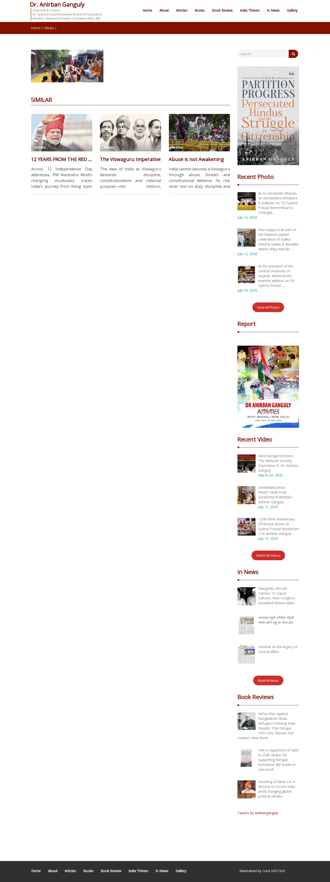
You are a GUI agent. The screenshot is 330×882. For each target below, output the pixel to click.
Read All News (268, 680)
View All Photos (268, 307)
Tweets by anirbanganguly (257, 813)
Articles (181, 10)
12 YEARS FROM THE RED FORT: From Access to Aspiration (61, 159)
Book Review (222, 10)
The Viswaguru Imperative (130, 159)
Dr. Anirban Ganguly (57, 4)
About (164, 10)
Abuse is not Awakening (196, 159)
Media (49, 28)
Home (147, 10)
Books (200, 10)
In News (273, 10)
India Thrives (250, 10)
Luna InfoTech (273, 870)
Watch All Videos (268, 555)
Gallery (292, 10)
